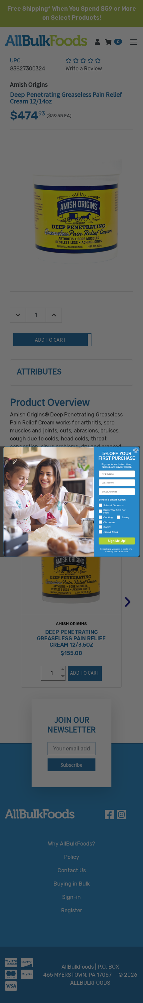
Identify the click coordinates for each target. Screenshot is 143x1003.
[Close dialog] (136, 450)
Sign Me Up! (117, 540)
